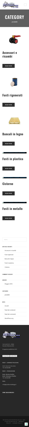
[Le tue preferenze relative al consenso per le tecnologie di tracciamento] (26, 424)
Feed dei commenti (10, 314)
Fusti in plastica (12, 159)
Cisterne (7, 183)
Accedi (7, 306)
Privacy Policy (6, 355)
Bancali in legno (12, 134)
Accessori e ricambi (9, 54)
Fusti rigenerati (12, 95)
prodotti (7, 295)
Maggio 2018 (8, 284)
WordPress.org (9, 318)
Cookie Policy (13, 355)
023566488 (7, 367)
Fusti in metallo (12, 208)
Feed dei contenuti (10, 310)
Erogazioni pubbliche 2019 (9, 349)
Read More (8, 65)
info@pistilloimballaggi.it (9, 384)
